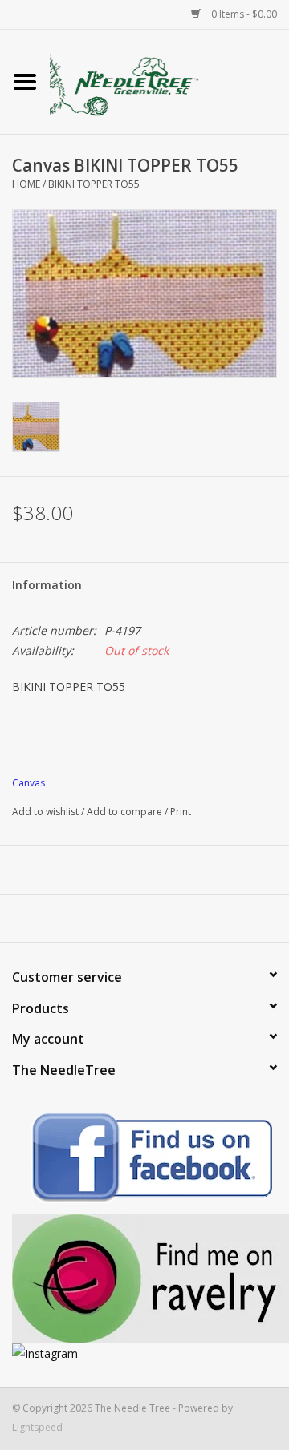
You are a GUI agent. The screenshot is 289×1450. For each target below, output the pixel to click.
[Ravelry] (144, 1278)
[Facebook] (144, 1160)
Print (180, 811)
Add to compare (126, 811)
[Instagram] (144, 1353)
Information (47, 584)
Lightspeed (37, 1427)
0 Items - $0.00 (243, 14)
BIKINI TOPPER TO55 (94, 184)
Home (26, 184)
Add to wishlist (45, 811)
